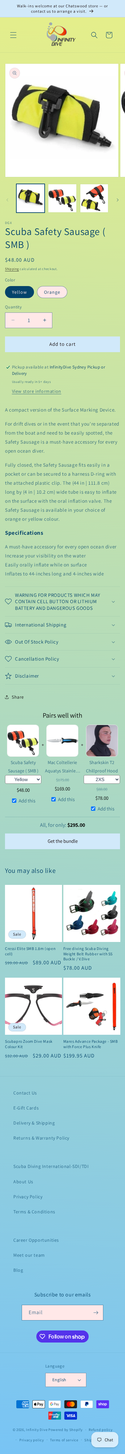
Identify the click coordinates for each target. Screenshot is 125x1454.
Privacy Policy (27, 1197)
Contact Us (25, 1093)
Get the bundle (63, 841)
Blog (18, 1270)
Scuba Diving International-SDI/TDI (51, 1166)
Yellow (19, 292)
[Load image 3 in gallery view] (94, 198)
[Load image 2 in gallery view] (62, 198)
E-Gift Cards (26, 1108)
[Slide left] (7, 200)
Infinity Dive (36, 1429)
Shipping (12, 269)
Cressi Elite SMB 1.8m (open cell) (30, 951)
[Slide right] (117, 200)
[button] (13, 35)
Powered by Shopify (65, 1429)
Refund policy (100, 1429)
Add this (27, 800)
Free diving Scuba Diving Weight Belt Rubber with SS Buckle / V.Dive (88, 953)
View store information (36, 391)
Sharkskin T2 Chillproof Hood (102, 766)
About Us (23, 1182)
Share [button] (18, 697)
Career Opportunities (36, 1240)
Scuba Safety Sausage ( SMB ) (23, 766)
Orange (52, 292)
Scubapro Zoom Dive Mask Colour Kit (29, 1044)
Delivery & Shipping (34, 1123)
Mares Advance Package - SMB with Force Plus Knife (90, 1044)
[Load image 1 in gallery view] (30, 198)
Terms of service (64, 1440)
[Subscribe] (95, 1312)
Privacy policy (31, 1440)
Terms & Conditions (34, 1212)
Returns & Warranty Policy (41, 1138)
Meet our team (29, 1255)
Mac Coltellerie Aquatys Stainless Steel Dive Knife (62, 766)
